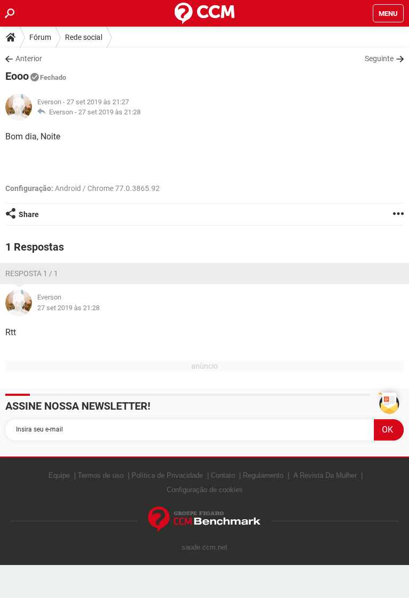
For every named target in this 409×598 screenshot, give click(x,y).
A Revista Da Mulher (325, 475)
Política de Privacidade (167, 475)
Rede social (83, 37)
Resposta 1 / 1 (31, 273)
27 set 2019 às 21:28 (109, 112)
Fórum (40, 37)
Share (29, 214)
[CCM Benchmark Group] (204, 519)
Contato (223, 475)
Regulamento (263, 475)
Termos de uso (101, 475)
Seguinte (379, 58)
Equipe (59, 475)
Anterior (28, 58)
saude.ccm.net (204, 547)
